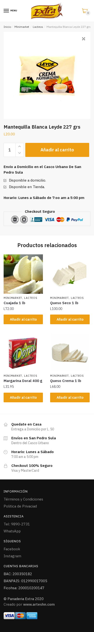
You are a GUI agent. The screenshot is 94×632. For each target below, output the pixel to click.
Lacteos (38, 27)
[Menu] (6, 11)
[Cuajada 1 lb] (23, 274)
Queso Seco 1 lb (64, 303)
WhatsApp (12, 531)
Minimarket (21, 27)
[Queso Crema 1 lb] (69, 352)
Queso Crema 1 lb (65, 380)
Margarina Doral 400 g (23, 380)
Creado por (29, 604)
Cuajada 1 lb (14, 303)
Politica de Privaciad (20, 506)
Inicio (7, 27)
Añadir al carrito (57, 150)
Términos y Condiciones (23, 499)
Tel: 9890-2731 (17, 524)
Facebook (12, 549)
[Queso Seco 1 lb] (69, 274)
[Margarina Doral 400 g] (23, 352)
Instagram (12, 556)
